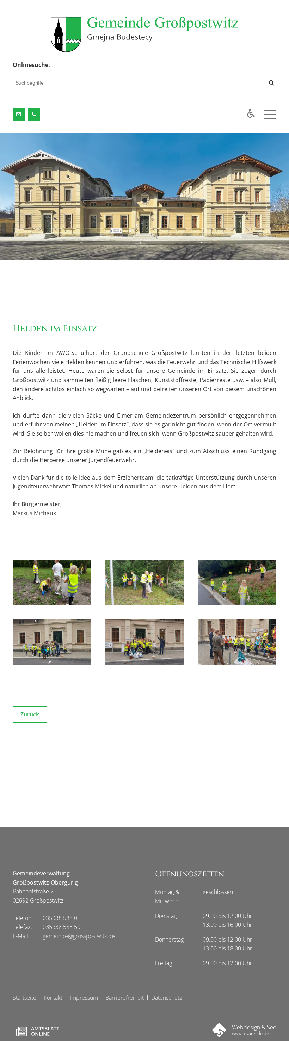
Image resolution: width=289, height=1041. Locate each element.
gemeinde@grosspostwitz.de (79, 936)
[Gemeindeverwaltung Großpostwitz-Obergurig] (144, 34)
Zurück (29, 714)
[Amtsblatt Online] (37, 1031)
